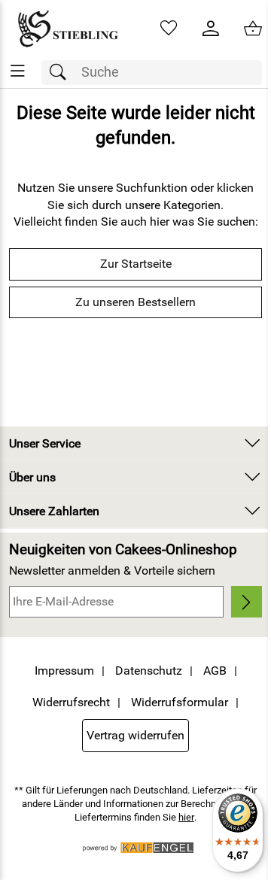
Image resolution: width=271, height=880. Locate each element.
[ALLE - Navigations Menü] (17, 71)
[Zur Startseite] (67, 28)
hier (186, 817)
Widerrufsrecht (71, 702)
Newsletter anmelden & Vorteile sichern (112, 570)
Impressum (64, 670)
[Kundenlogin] (211, 29)
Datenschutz (148, 670)
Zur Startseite (136, 263)
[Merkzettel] (169, 29)
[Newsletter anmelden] (246, 602)
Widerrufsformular (179, 702)
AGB (215, 670)
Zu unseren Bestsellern (135, 302)
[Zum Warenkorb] (253, 29)
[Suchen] (61, 72)
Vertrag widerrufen (135, 735)
